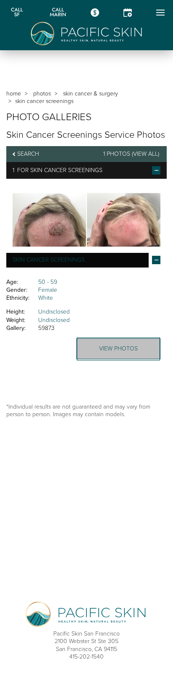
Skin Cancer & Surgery (90, 93)
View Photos (118, 348)
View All (145, 153)
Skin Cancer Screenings (66, 170)
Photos (42, 93)
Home (13, 93)
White (45, 297)
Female (47, 290)
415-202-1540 (86, 656)
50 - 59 (47, 282)
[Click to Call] (16, 12)
